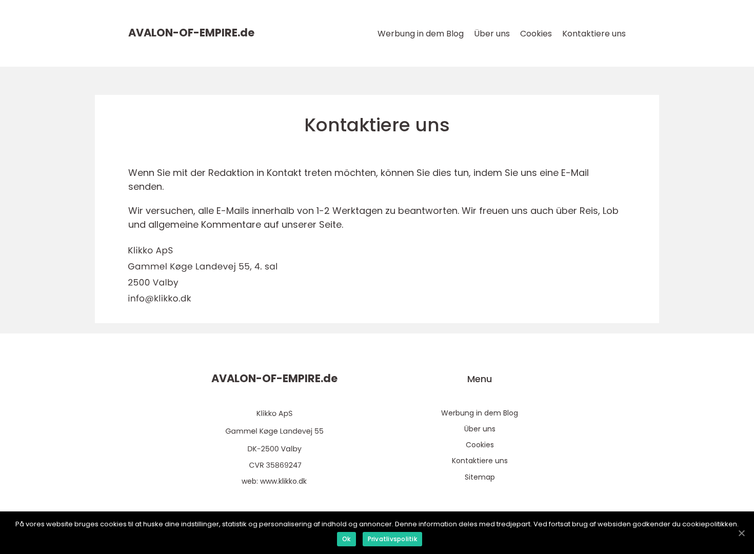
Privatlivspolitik (392, 539)
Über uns (492, 33)
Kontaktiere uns (594, 33)
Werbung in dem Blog (421, 33)
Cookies (536, 33)
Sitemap (480, 477)
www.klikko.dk (283, 481)
